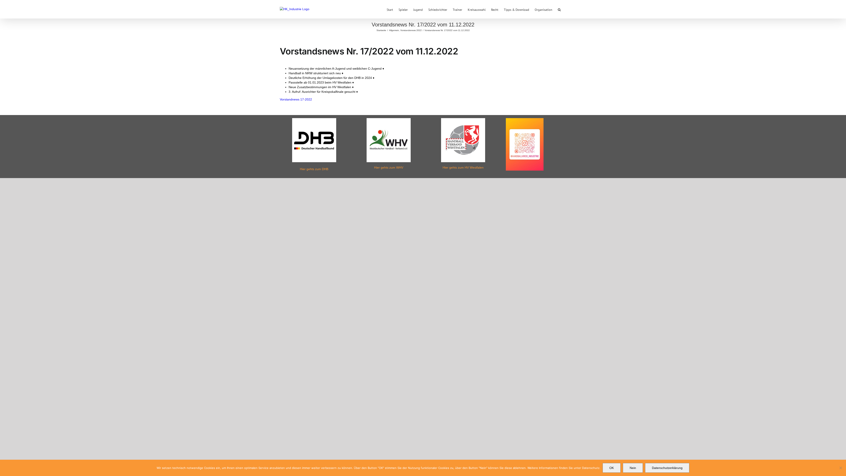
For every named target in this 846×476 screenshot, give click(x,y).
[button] (559, 9)
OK (611, 468)
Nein (633, 468)
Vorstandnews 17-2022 (296, 99)
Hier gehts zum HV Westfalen (463, 167)
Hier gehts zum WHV (388, 167)
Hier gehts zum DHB (314, 169)
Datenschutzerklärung (667, 468)
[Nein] (840, 468)
